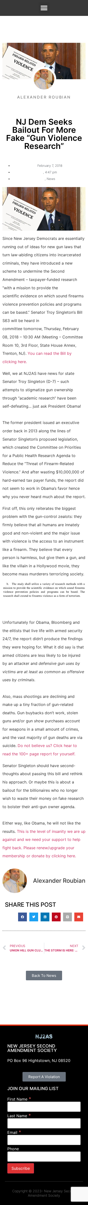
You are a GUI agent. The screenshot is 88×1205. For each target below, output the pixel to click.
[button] (44, 7)
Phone (13, 1149)
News (51, 179)
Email (14, 1132)
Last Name (19, 1115)
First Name (19, 1099)
